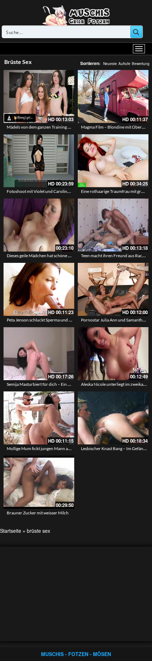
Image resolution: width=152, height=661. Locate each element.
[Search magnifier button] (136, 32)
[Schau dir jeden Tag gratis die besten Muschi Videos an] (76, 14)
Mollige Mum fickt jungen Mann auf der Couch (49, 448)
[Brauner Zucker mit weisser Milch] (39, 482)
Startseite (10, 530)
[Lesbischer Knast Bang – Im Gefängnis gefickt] (113, 417)
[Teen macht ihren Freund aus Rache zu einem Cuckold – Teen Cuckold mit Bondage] (113, 225)
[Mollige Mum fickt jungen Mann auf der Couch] (39, 417)
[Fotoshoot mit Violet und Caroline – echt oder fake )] (39, 160)
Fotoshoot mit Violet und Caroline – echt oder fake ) (54, 191)
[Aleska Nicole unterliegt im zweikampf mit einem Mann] (113, 353)
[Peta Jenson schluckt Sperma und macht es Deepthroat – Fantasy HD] (39, 289)
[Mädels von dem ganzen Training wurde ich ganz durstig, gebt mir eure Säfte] (39, 96)
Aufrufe (124, 63)
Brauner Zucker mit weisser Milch (38, 512)
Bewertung (141, 63)
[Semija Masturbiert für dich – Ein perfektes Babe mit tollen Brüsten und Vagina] (39, 353)
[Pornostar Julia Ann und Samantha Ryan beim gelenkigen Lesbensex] (113, 289)
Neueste (110, 63)
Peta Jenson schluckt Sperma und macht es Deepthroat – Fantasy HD (70, 320)
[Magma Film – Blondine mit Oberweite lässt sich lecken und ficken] (113, 96)
